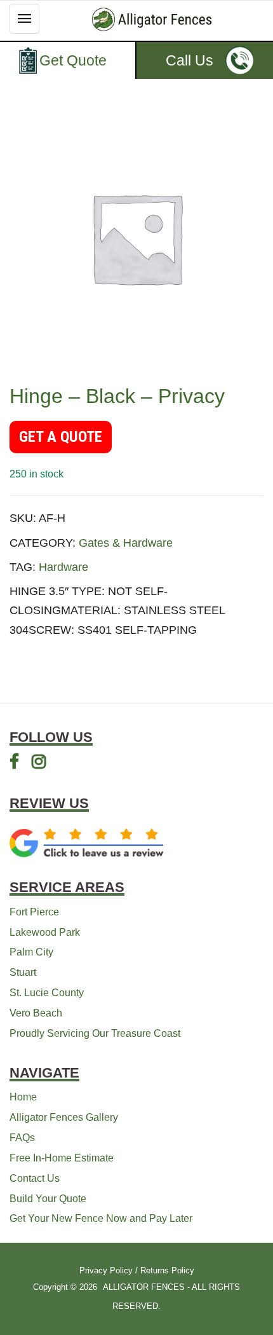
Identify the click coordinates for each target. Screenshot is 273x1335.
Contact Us (35, 1178)
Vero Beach (36, 1013)
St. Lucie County (47, 992)
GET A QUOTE (60, 437)
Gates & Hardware (126, 543)
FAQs (22, 1137)
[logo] (152, 19)
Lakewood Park (45, 932)
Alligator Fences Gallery (64, 1117)
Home (23, 1097)
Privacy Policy (106, 1270)
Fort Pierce (34, 912)
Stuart (23, 972)
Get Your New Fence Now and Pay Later (101, 1218)
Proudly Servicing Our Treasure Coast (95, 1033)
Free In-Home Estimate (62, 1158)
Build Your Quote (48, 1198)
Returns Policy (167, 1270)
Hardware (63, 567)
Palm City (31, 952)
